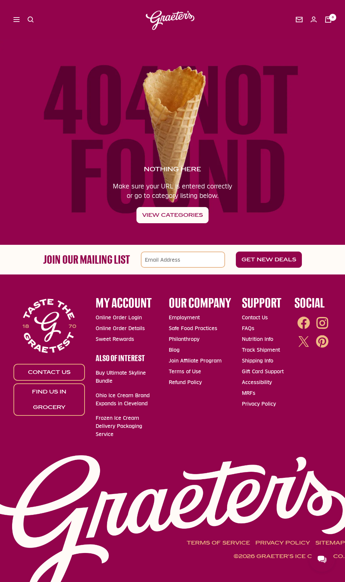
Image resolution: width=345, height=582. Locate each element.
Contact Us (49, 372)
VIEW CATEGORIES (172, 215)
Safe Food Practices (193, 328)
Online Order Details (120, 328)
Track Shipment (261, 350)
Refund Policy (185, 382)
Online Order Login (119, 317)
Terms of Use (185, 371)
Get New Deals (269, 259)
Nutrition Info (257, 339)
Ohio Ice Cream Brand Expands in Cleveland (123, 399)
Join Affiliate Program (195, 360)
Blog (174, 350)
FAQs (248, 328)
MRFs (248, 393)
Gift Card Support (263, 371)
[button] (31, 20)
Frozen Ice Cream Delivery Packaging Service (119, 426)
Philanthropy (184, 339)
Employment (184, 317)
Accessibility (257, 382)
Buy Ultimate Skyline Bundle (121, 377)
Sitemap (330, 543)
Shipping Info (257, 360)
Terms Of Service (218, 543)
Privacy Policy (259, 404)
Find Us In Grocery (49, 399)
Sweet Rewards (115, 339)
